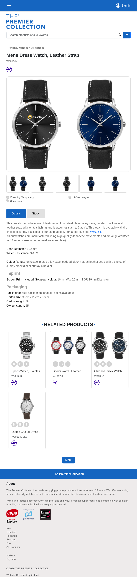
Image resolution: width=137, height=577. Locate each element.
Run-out (11, 539)
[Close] (9, 5)
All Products (13, 546)
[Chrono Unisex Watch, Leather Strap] (110, 345)
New (8, 528)
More (68, 459)
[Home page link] (25, 21)
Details (16, 213)
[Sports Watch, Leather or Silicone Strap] (68, 345)
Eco (8, 543)
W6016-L (96, 231)
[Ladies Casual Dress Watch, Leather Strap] (27, 406)
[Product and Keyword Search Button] (120, 35)
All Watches (37, 47)
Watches (23, 47)
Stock (35, 213)
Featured (11, 535)
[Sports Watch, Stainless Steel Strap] (27, 345)
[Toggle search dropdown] (127, 35)
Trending (12, 47)
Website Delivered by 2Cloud (22, 575)
